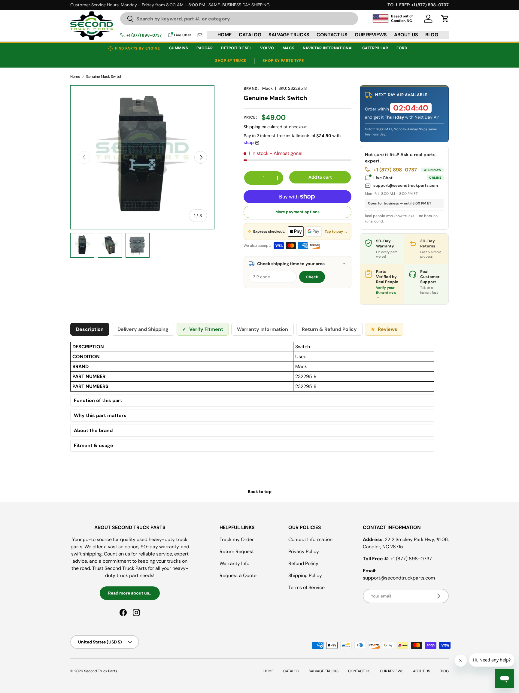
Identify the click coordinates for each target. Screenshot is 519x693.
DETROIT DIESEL (236, 48)
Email (199, 35)
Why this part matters (100, 416)
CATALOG (250, 35)
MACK (288, 48)
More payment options (297, 211)
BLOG (431, 35)
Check (312, 277)
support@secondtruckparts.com (405, 185)
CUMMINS (178, 48)
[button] (445, 18)
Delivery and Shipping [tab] (142, 329)
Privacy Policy (303, 551)
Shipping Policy (305, 575)
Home (75, 76)
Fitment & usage (93, 446)
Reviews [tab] (384, 329)
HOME (224, 35)
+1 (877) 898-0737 (144, 35)
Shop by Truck (231, 60)
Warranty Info (234, 563)
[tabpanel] (252, 398)
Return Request (237, 551)
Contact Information (310, 539)
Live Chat (407, 177)
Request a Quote (238, 575)
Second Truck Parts (100, 671)
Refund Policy (303, 563)
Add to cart (320, 177)
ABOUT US (406, 35)
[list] (142, 157)
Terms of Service (306, 587)
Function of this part (98, 401)
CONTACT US (332, 35)
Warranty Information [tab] (262, 329)
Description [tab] (90, 329)
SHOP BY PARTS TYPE (283, 60)
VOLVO (267, 48)
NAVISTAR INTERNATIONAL (328, 48)
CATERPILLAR (375, 48)
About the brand (93, 431)
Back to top (260, 491)
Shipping (252, 126)
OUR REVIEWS (371, 35)
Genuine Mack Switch (104, 76)
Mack (267, 88)
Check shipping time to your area (291, 263)
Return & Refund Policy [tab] (329, 329)
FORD (401, 48)
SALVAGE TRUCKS (289, 35)
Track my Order (237, 539)
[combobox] (239, 18)
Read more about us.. (129, 593)
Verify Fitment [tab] (202, 329)
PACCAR (204, 48)
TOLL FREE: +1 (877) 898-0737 (418, 5)
